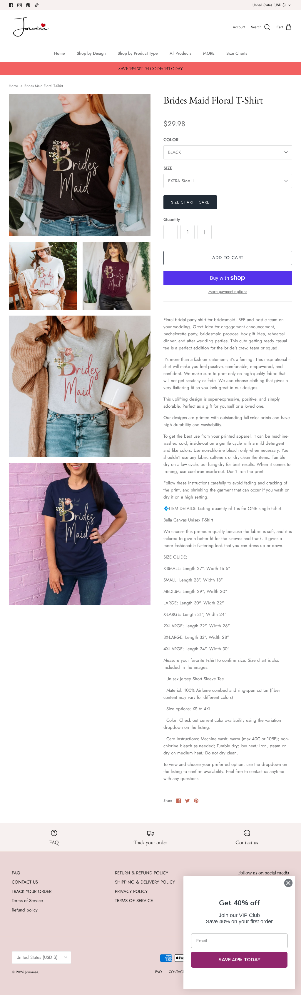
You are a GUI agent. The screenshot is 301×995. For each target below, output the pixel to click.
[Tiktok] (36, 5)
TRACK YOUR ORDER (31, 891)
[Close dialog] (288, 883)
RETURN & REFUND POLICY (141, 873)
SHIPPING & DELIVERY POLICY (145, 882)
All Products (180, 53)
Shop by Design (91, 53)
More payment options (227, 291)
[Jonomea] (31, 27)
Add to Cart (227, 257)
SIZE (168, 168)
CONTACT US (25, 882)
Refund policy (25, 910)
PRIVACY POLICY (131, 891)
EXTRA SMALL (181, 181)
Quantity (171, 219)
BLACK (174, 152)
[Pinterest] (28, 5)
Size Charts (236, 53)
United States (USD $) (269, 5)
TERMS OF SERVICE (134, 900)
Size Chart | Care (190, 202)
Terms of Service (27, 900)
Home (59, 53)
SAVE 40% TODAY (239, 959)
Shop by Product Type (138, 53)
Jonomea (31, 972)
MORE (209, 53)
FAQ (16, 873)
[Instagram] (19, 5)
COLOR (170, 140)
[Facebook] (11, 5)
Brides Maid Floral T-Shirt (43, 85)
